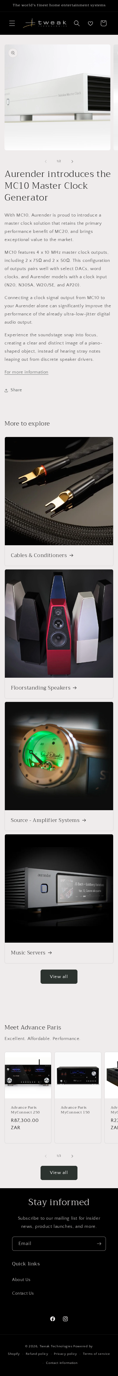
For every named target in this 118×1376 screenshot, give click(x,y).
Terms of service (96, 1354)
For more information (26, 372)
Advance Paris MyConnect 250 (25, 1110)
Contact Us (23, 1293)
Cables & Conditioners (39, 555)
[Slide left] (45, 161)
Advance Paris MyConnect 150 (75, 1110)
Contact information (61, 1363)
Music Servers (28, 953)
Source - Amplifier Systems (45, 820)
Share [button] (16, 390)
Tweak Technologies (56, 1346)
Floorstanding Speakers (40, 688)
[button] (12, 23)
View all (59, 976)
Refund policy (37, 1354)
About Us (21, 1279)
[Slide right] (72, 161)
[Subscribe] (99, 1244)
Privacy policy (65, 1354)
